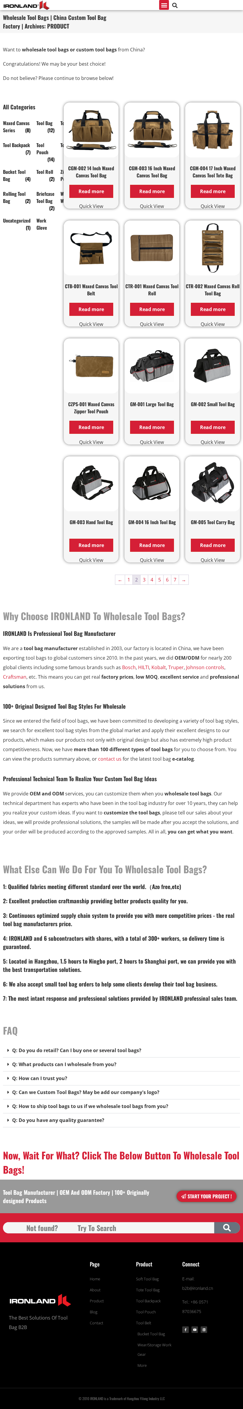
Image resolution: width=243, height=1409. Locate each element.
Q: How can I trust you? (39, 1078)
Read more (91, 191)
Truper (176, 667)
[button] (164, 5)
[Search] (227, 1227)
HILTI (143, 667)
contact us (110, 759)
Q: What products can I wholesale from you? (64, 1064)
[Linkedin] (204, 1329)
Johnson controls (205, 667)
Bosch (129, 667)
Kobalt (158, 667)
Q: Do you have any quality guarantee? (58, 1120)
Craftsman (14, 677)
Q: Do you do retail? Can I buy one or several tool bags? (76, 1050)
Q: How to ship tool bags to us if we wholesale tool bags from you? (90, 1106)
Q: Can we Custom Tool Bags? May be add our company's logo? (85, 1092)
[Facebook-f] (185, 1329)
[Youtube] (194, 1329)
